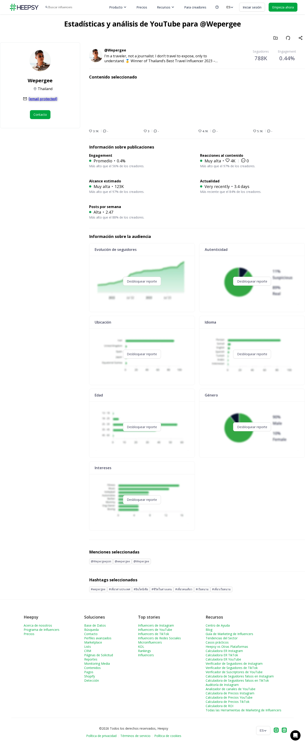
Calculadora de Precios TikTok (227, 702)
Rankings (144, 651)
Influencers (146, 655)
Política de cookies (167, 736)
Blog (209, 629)
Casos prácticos (217, 642)
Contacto (91, 634)
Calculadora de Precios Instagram (230, 693)
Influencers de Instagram (156, 625)
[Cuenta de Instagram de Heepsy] (276, 730)
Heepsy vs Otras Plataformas (227, 646)
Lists (87, 646)
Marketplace (93, 642)
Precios (141, 7)
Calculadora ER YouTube (223, 659)
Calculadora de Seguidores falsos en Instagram (240, 676)
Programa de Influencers (41, 629)
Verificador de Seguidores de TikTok (232, 668)
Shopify (89, 676)
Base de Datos (95, 625)
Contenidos (92, 668)
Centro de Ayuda (218, 625)
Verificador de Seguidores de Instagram (234, 663)
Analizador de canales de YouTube (230, 689)
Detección (91, 680)
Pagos (88, 672)
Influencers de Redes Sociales (159, 638)
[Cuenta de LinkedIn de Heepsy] (284, 730)
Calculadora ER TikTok (222, 655)
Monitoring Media (97, 663)
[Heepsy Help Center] (217, 7)
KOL (141, 646)
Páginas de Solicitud (98, 655)
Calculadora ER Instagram (224, 651)
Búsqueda (91, 629)
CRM (87, 651)
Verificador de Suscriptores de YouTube (234, 672)
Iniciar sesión (252, 7)
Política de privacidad (101, 736)
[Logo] (24, 7)
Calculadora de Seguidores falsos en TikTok (237, 680)
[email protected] (43, 98)
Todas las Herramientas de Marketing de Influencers (243, 710)
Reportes (90, 659)
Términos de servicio (135, 736)
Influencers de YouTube (155, 629)
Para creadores (195, 7)
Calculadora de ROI (219, 706)
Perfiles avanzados (97, 638)
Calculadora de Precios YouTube (229, 697)
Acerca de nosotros (38, 625)
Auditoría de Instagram (222, 685)
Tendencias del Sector (222, 638)
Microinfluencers (150, 642)
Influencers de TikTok (153, 634)
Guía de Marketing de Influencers (229, 634)
